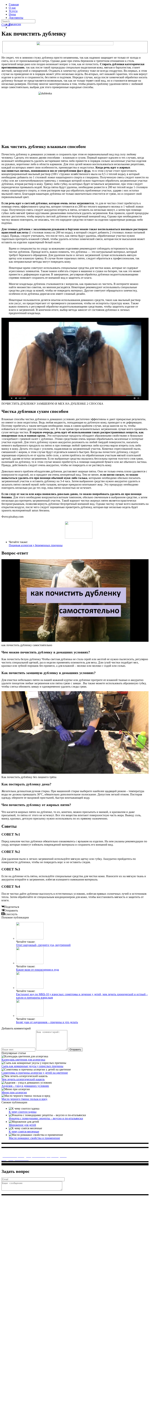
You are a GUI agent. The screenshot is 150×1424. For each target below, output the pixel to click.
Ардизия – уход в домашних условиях (25, 1085)
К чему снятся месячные (24, 1131)
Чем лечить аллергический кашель (23, 1079)
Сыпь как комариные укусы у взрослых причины (32, 1066)
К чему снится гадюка (22, 1111)
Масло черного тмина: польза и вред (24, 1099)
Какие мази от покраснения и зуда (37, 969)
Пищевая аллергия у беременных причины (36, 545)
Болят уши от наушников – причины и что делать (47, 1022)
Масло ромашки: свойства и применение (34, 1138)
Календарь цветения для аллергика (23, 1059)
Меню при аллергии (14, 1092)
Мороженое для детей (22, 1124)
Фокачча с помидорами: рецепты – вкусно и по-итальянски (46, 1118)
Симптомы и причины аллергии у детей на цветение (34, 1072)
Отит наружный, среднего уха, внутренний (43, 945)
